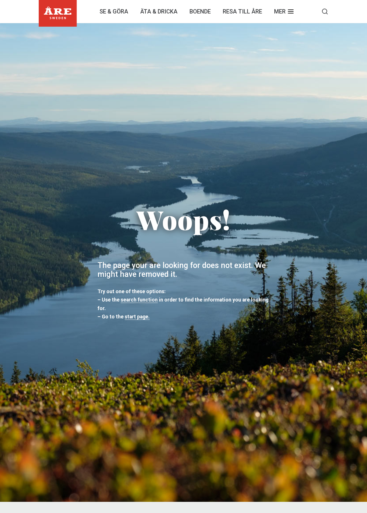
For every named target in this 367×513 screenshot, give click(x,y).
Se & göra (113, 11)
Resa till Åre (242, 11)
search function (139, 300)
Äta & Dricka (158, 11)
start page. (137, 317)
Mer (280, 11)
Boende (200, 11)
